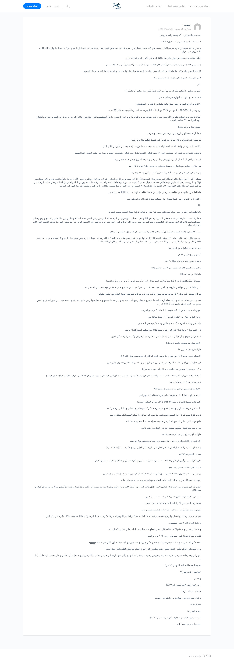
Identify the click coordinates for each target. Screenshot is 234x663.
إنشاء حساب (32, 6)
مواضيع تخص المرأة (176, 6)
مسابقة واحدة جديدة (199, 6)
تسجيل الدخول (52, 6)
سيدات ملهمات (154, 6)
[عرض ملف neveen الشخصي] (197, 27)
